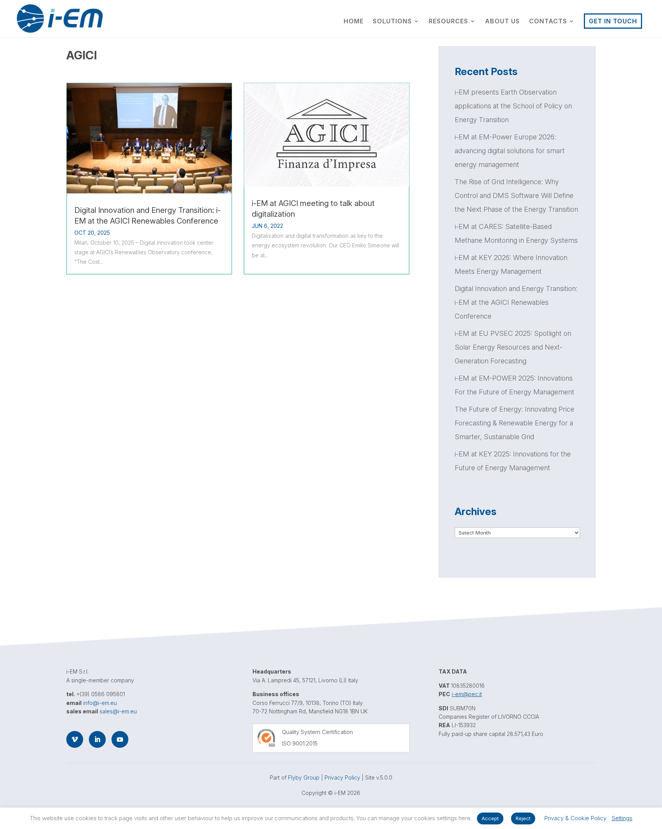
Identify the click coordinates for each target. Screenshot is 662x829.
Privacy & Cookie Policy (575, 818)
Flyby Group (304, 777)
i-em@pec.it (467, 694)
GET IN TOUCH (613, 21)
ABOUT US (502, 21)
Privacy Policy (342, 777)
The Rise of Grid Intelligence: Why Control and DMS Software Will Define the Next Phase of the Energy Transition (517, 195)
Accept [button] (490, 818)
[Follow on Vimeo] (74, 739)
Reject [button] (523, 818)
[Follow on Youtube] (119, 739)
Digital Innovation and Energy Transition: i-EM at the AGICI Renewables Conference (147, 216)
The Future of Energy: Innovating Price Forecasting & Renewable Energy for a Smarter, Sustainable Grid (514, 423)
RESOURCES (448, 21)
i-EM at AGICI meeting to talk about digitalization (313, 209)
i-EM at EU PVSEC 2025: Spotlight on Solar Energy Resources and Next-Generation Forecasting (513, 347)
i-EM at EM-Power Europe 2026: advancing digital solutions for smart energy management (510, 150)
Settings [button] (622, 818)
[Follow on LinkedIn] (97, 739)
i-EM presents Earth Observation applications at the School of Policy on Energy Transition (513, 106)
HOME (354, 21)
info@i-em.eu (100, 703)
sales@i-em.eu (118, 711)
